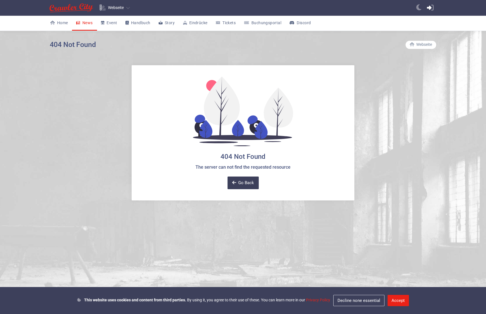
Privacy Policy (318, 300)
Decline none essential (359, 300)
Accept (398, 300)
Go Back (246, 182)
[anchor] (418, 7)
